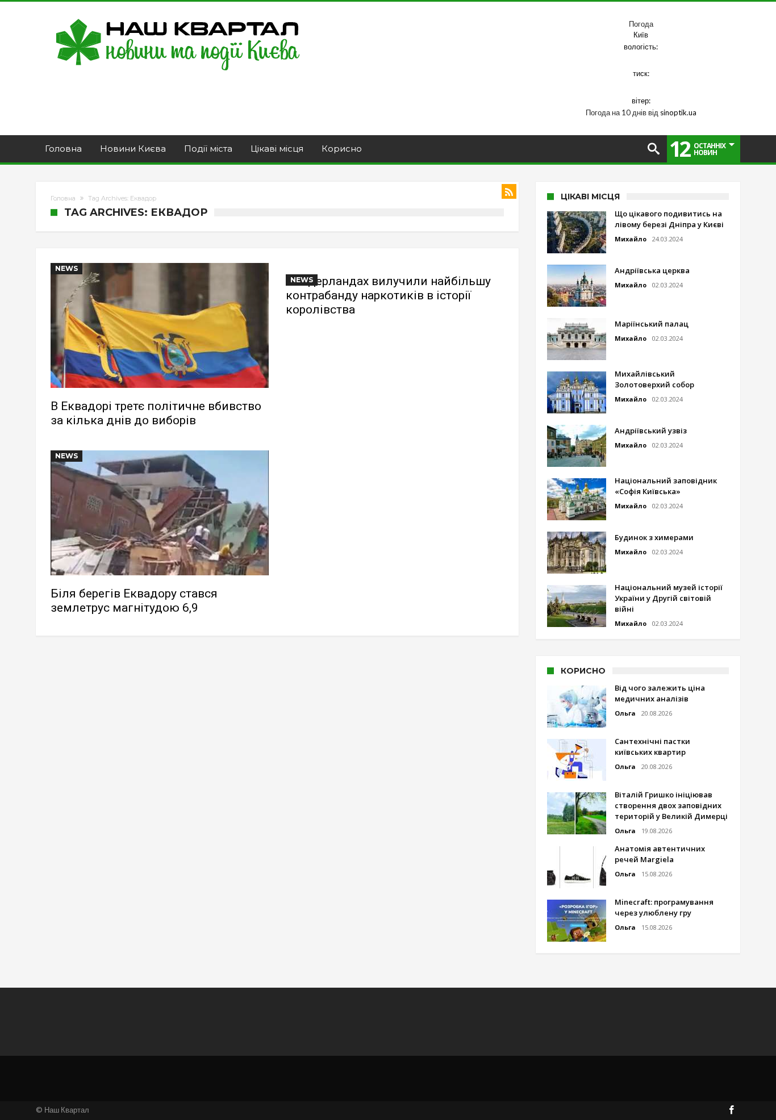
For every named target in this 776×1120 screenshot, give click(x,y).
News (66, 268)
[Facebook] (731, 1110)
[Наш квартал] (178, 18)
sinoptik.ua (678, 112)
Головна (63, 198)
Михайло (630, 239)
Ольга (625, 713)
